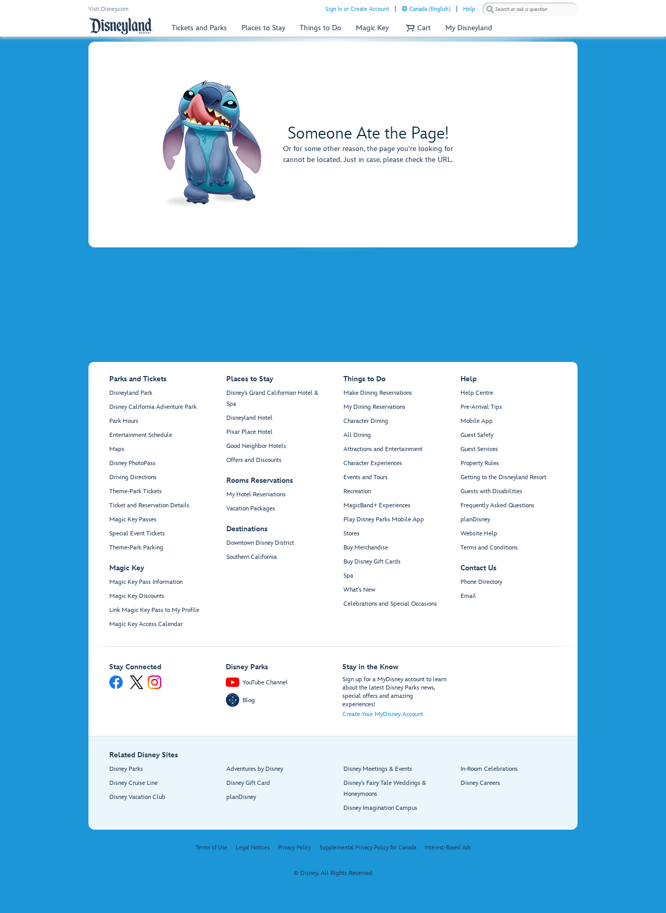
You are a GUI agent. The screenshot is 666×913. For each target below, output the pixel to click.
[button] (417, 28)
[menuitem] (404, 8)
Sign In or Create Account (357, 9)
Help (469, 9)
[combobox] (530, 9)
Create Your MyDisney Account (382, 714)
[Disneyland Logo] (121, 25)
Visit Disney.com (108, 9)
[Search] (490, 9)
